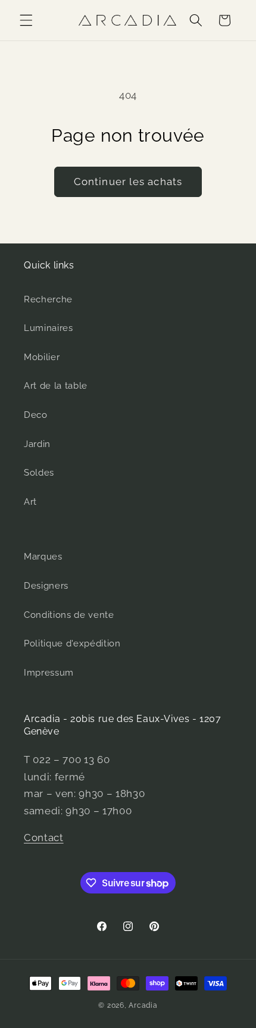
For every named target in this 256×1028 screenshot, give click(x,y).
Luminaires (48, 328)
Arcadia (143, 1005)
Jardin (37, 444)
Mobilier (42, 357)
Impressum (49, 672)
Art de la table (56, 385)
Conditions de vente (69, 615)
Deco (36, 415)
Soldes (39, 472)
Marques (43, 556)
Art (30, 501)
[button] (26, 20)
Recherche (48, 299)
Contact (44, 837)
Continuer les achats (128, 182)
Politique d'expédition (72, 643)
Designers (46, 585)
